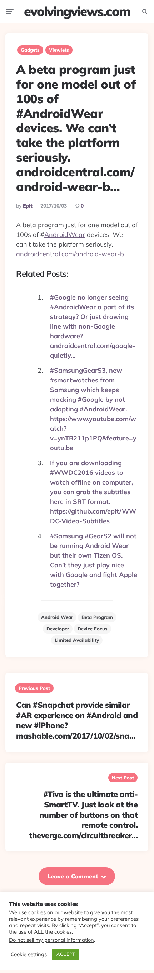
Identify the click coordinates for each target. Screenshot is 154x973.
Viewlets (59, 50)
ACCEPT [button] (65, 954)
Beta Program (97, 617)
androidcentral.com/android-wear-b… (72, 254)
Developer (57, 628)
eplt (28, 206)
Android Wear (57, 617)
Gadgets (30, 50)
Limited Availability (77, 640)
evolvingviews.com (77, 11)
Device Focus (93, 628)
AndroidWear (64, 234)
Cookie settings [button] (29, 954)
